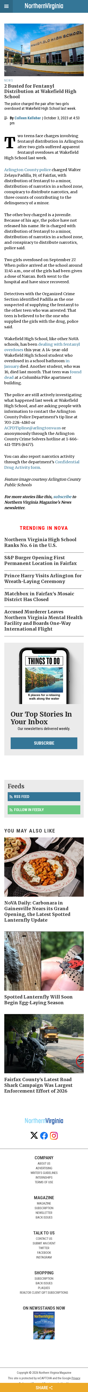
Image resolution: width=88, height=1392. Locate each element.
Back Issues (44, 1217)
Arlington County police (27, 169)
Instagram (44, 1257)
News (8, 80)
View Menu (6, 6)
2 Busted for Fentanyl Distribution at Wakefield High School (40, 91)
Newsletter (44, 1213)
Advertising (44, 1168)
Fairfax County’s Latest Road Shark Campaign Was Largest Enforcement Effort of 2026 (38, 1085)
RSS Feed (21, 796)
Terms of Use (44, 1182)
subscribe (62, 496)
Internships (44, 1177)
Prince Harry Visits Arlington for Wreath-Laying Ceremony (43, 578)
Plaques (44, 1288)
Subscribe (44, 743)
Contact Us (44, 1239)
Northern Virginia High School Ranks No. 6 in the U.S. (40, 542)
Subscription (44, 1208)
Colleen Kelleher (28, 118)
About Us (44, 1163)
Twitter (44, 1248)
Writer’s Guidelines (44, 1173)
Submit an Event (44, 1243)
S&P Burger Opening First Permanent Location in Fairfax (40, 560)
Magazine (44, 1203)
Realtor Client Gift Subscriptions (44, 1293)
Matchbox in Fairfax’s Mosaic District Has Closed (39, 596)
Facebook (44, 1253)
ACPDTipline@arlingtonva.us (32, 427)
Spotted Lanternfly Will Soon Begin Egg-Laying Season (38, 1000)
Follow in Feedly (29, 809)
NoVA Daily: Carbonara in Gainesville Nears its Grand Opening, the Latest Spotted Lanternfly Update (37, 911)
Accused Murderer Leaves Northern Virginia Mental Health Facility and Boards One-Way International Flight (43, 620)
